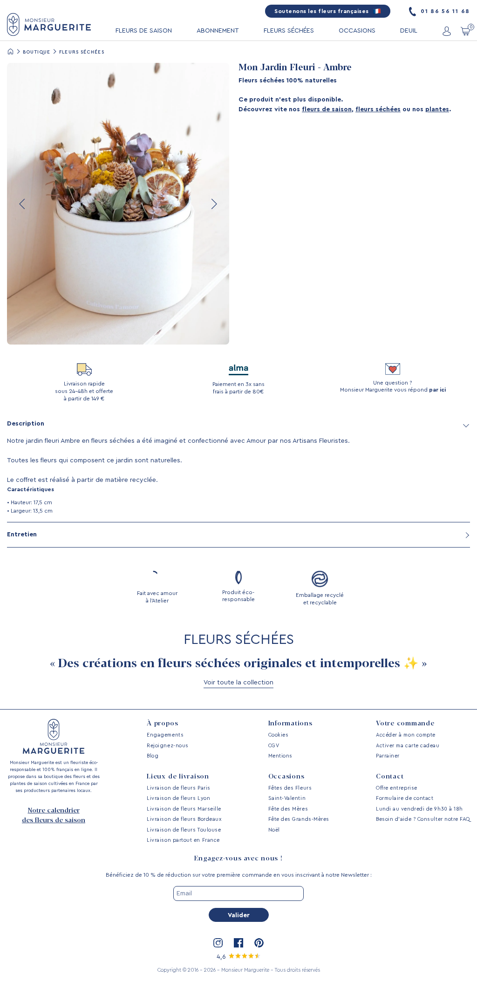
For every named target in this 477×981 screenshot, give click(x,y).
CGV (273, 745)
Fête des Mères (288, 809)
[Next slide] (213, 204)
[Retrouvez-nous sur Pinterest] (259, 942)
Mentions (280, 755)
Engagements (165, 734)
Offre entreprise (396, 788)
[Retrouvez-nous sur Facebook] (238, 942)
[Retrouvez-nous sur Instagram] (218, 942)
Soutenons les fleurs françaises (322, 11)
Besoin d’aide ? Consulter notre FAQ (423, 819)
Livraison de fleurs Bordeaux (184, 819)
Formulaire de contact (404, 798)
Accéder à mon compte (406, 734)
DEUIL (408, 30)
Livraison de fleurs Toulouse (184, 829)
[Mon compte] (446, 31)
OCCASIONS (357, 30)
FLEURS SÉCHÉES (289, 30)
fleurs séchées (378, 109)
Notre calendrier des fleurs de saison (53, 815)
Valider (239, 915)
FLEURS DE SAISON (144, 30)
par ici (437, 389)
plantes (437, 109)
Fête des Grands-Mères (298, 819)
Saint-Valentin (287, 798)
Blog (152, 755)
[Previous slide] (23, 204)
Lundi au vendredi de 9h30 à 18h (419, 809)
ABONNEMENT (218, 30)
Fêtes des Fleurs (290, 788)
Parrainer (388, 755)
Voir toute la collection (238, 682)
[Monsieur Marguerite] (49, 24)
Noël (274, 829)
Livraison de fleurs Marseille (184, 809)
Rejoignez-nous (168, 745)
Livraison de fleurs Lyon (178, 798)
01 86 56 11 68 (444, 11)
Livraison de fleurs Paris (179, 788)
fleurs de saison (327, 109)
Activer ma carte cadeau (407, 745)
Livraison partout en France (183, 840)
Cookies (278, 734)
